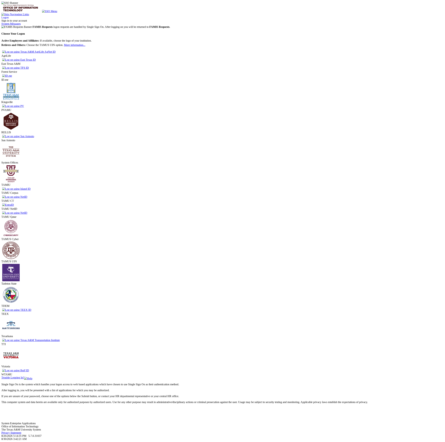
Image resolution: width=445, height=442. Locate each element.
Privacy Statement (11, 432)
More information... (74, 44)
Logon (5, 17)
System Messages (11, 23)
